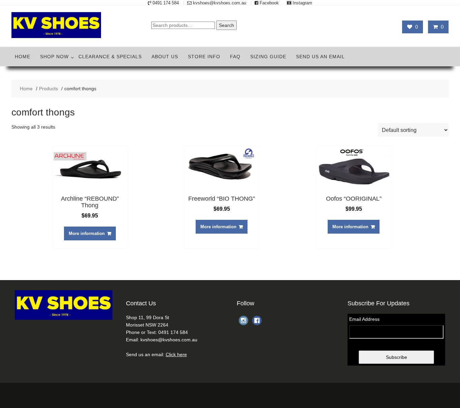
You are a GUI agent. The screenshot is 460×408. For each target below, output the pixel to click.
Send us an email (320, 56)
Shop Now (54, 56)
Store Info (204, 56)
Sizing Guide (268, 56)
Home (22, 56)
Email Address (364, 319)
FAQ (235, 56)
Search (226, 25)
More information (87, 233)
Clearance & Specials (110, 56)
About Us (165, 56)
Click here (176, 354)
